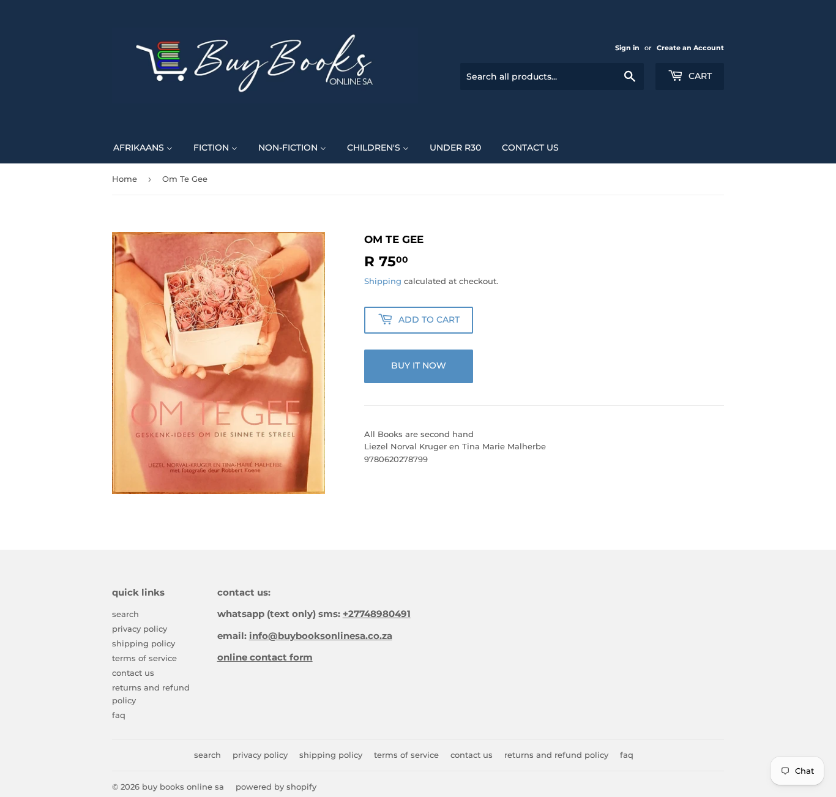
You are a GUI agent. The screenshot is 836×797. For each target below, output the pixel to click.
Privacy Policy (139, 629)
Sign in (627, 47)
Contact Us (133, 673)
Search (125, 614)
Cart (699, 75)
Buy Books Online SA (183, 786)
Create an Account (690, 47)
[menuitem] (143, 147)
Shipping (382, 281)
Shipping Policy (143, 643)
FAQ (118, 715)
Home (124, 179)
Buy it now (418, 365)
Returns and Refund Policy (556, 755)
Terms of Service (144, 658)
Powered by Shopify (276, 786)
